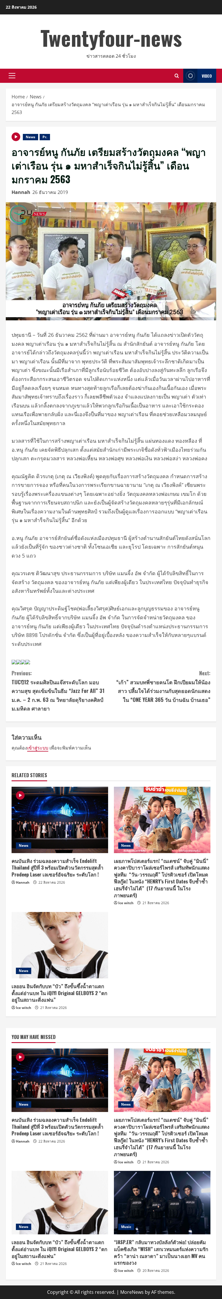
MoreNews (132, 1292)
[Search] (177, 75)
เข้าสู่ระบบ (37, 748)
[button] (12, 76)
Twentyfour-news (111, 37)
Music (126, 1226)
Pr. (44, 136)
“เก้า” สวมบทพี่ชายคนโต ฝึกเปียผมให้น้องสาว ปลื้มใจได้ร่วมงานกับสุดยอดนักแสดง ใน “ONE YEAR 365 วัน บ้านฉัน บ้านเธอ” (163, 686)
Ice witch (126, 902)
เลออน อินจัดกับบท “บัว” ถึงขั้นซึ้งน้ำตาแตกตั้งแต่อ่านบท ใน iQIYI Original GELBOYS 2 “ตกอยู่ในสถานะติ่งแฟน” (59, 992)
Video (207, 76)
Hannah (21, 192)
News (30, 136)
